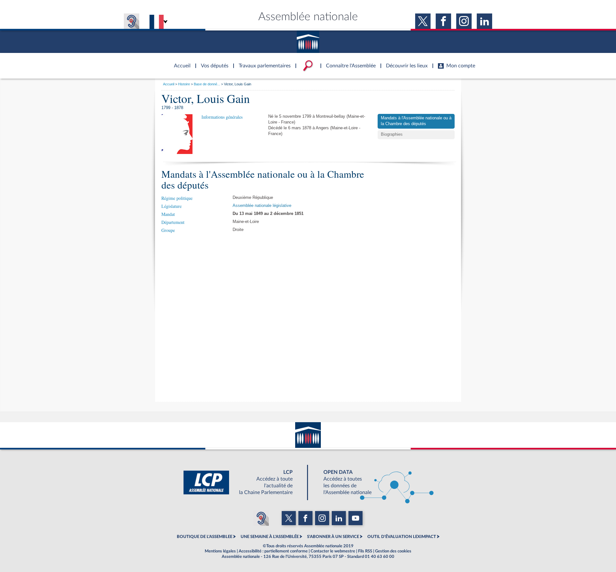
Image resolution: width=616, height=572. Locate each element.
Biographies (392, 134)
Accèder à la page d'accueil (180, 62)
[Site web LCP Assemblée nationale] (243, 482)
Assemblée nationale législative (262, 205)
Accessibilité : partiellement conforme (273, 551)
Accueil (168, 84)
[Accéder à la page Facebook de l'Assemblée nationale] (443, 21)
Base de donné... (207, 84)
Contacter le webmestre (333, 551)
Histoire (184, 84)
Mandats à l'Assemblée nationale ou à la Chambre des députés (416, 121)
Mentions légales (220, 551)
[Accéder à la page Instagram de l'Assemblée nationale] (464, 21)
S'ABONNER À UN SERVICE (333, 537)
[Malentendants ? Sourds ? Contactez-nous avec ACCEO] (131, 21)
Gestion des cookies (393, 551)
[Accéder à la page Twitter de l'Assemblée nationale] (423, 21)
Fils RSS (365, 551)
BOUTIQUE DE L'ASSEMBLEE (204, 537)
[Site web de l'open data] (372, 482)
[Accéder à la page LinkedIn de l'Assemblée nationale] (484, 21)
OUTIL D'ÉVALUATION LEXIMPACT (401, 537)
